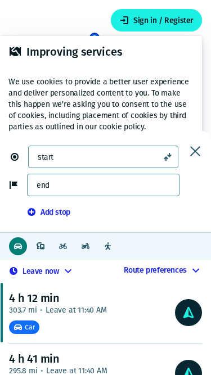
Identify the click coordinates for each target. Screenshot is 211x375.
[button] (19, 157)
